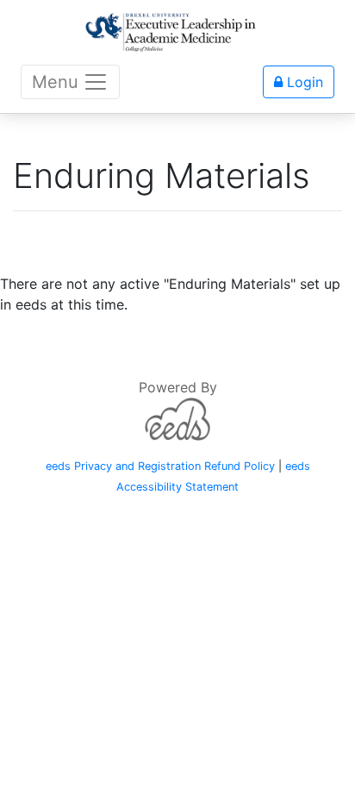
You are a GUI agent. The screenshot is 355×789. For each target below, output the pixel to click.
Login (303, 82)
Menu (55, 82)
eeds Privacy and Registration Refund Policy (160, 466)
